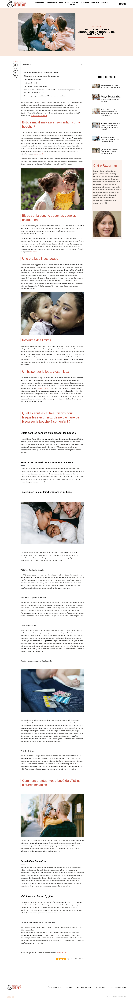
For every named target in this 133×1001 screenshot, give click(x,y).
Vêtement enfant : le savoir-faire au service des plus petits (110, 86)
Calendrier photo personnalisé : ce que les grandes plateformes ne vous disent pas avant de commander (111, 98)
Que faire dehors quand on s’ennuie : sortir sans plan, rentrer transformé (109, 151)
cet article (33, 252)
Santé (72, 5)
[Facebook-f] (122, 4)
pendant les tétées (44, 388)
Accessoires (39, 3)
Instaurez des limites (31, 83)
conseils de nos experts (39, 115)
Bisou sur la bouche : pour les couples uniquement (41, 76)
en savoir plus (61, 953)
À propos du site (54, 987)
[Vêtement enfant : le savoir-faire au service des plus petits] (96, 88)
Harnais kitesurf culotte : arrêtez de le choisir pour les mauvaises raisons (110, 139)
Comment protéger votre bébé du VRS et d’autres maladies (44, 96)
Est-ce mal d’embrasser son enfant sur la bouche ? (41, 73)
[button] (15, 65)
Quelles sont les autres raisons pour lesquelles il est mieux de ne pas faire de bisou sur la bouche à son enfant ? (52, 91)
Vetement (95, 3)
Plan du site (100, 987)
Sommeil (75, 3)
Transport (85, 3)
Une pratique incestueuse (33, 79)
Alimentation (51, 3)
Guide (67, 3)
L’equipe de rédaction (118, 987)
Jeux (61, 3)
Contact (69, 987)
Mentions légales (84, 987)
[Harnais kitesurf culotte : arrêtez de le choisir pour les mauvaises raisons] (96, 141)
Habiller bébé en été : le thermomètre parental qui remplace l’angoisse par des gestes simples (109, 112)
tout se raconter (38, 154)
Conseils (104, 3)
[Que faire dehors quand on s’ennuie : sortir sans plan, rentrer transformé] (96, 153)
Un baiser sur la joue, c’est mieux (35, 86)
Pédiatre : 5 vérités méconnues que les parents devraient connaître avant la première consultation (110, 126)
